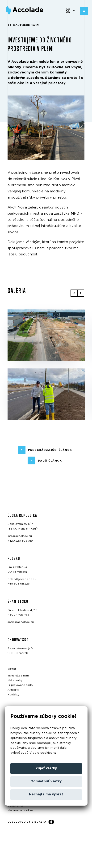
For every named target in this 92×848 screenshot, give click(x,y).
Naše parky (15, 680)
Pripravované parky (20, 685)
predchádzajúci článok (50, 450)
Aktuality (13, 690)
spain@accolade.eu (21, 622)
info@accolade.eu (20, 536)
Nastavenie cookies (20, 810)
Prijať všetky (46, 768)
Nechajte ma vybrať (46, 794)
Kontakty (13, 694)
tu (55, 752)
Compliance (16, 806)
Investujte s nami (18, 676)
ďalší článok (50, 460)
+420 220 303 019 (20, 541)
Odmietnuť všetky (46, 781)
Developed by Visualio (27, 822)
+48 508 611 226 (19, 584)
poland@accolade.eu (22, 579)
